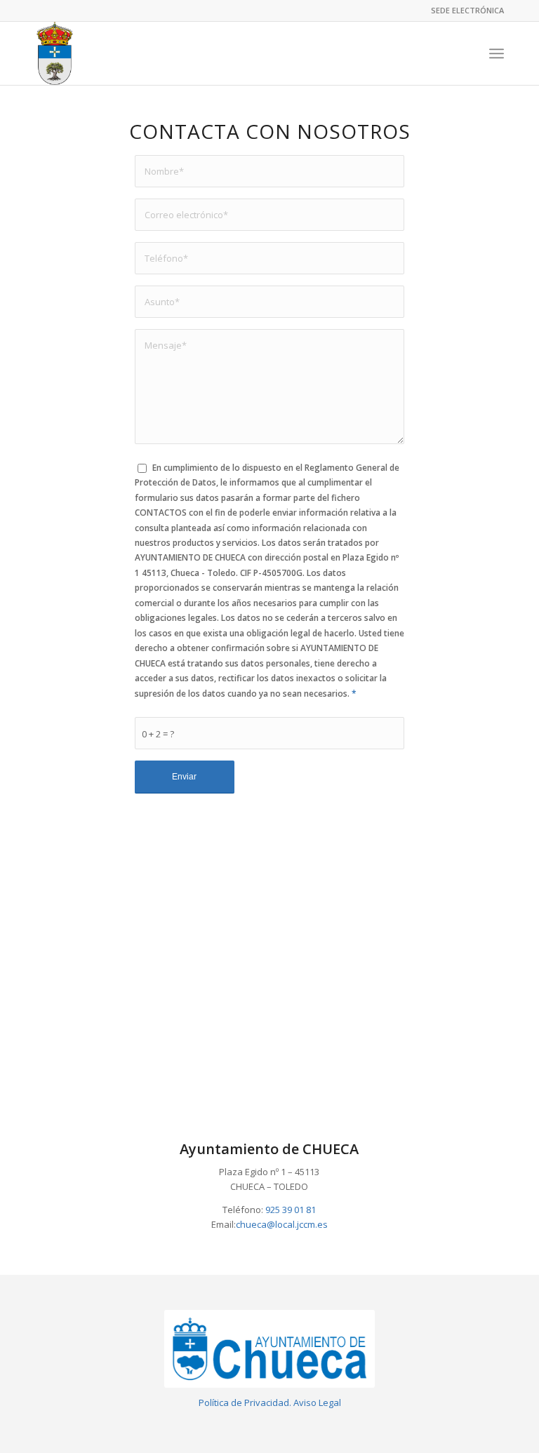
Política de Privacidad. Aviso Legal (270, 1402)
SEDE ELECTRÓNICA (467, 10)
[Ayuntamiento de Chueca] (54, 53)
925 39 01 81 (290, 1209)
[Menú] (496, 53)
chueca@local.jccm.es (282, 1224)
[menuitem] (464, 10)
